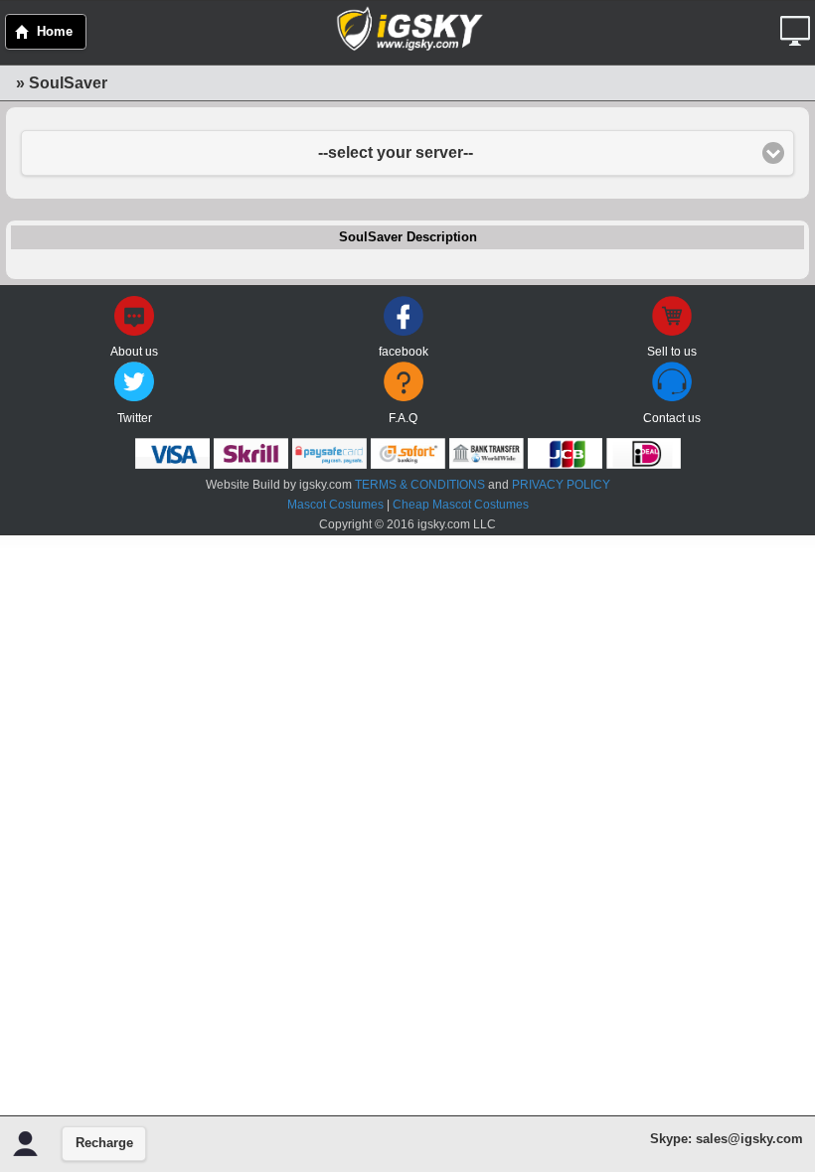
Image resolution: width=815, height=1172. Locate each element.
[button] (797, 23)
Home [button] (55, 32)
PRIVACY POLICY (561, 485)
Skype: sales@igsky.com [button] (726, 1139)
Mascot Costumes (335, 505)
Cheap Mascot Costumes (461, 505)
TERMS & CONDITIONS (420, 485)
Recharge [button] (104, 1143)
